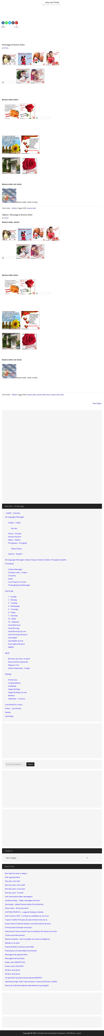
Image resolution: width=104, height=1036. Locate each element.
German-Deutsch (14, 537)
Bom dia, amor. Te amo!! (14, 893)
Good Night (12, 638)
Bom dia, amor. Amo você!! (15, 885)
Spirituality (9, 716)
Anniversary (12, 680)
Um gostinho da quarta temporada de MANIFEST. (24, 978)
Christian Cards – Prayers (17, 572)
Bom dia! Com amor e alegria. (16, 873)
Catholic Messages (15, 569)
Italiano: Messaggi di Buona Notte (17, 215)
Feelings (8, 674)
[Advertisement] (52, 24)
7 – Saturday (13, 616)
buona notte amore (43, 395)
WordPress (71, 1033)
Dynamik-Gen (42, 1033)
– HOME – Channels (12, 513)
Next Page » (97, 403)
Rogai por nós (13, 665)
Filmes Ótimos (16, 549)
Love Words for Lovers (13, 704)
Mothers (11, 695)
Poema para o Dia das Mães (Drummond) (20, 951)
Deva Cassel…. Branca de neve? (16, 908)
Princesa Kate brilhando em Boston (18, 927)
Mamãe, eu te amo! (12, 943)
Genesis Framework (58, 1033)
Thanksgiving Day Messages (19, 585)
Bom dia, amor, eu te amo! (15, 889)
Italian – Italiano (14, 540)
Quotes (8, 712)
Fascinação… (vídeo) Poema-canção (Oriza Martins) (24, 904)
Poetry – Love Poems (13, 708)
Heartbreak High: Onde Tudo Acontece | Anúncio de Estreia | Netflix (31, 981)
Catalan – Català (14, 523)
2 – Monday (12, 600)
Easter (10, 579)
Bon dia (14, 528)
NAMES (11, 647)
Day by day (9, 591)
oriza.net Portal (52, 2)
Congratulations (14, 683)
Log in (78, 1033)
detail (7, 653)
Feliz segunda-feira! (12, 877)
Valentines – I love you (16, 699)
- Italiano (14, 208)
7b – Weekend (13, 622)
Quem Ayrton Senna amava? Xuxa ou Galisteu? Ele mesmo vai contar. (31, 931)
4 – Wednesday (14, 606)
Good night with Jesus (16, 644)
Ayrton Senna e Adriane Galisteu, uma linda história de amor (28, 924)
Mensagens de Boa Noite (14, 958)
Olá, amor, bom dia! (12, 881)
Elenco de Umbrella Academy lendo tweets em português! (27, 985)
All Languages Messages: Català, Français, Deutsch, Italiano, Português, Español (35, 560)
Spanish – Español (15, 554)
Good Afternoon (14, 625)
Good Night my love (15, 641)
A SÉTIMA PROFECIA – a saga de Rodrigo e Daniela (24, 912)
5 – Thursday (13, 609)
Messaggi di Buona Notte (13, 45)
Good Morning (13, 628)
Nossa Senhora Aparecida (18, 662)
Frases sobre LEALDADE (14, 966)
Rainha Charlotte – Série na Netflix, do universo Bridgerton (27, 939)
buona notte (31, 208)
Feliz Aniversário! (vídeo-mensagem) (18, 896)
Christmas (12, 576)
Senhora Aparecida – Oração (19, 668)
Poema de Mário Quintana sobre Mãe (19, 947)
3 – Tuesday (12, 603)
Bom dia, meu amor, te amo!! (19, 659)
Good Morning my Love (17, 631)
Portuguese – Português (17, 543)
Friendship (12, 686)
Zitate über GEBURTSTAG (15, 962)
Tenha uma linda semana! (15, 935)
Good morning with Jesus (17, 634)
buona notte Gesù (57, 395)
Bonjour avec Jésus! (12, 970)
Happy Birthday (14, 689)
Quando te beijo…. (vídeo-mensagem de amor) (22, 900)
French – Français (14, 533)
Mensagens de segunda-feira (16, 954)
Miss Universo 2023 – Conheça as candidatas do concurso (27, 916)
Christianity (9, 564)
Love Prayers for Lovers (17, 582)
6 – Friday (11, 612)
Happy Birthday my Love (17, 692)
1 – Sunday (12, 597)
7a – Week (12, 619)
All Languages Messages (14, 517)
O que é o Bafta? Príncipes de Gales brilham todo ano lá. (26, 920)
